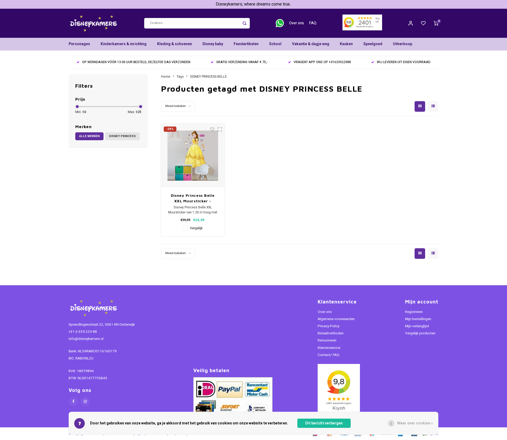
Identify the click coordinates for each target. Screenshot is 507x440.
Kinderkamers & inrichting (124, 44)
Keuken (346, 44)
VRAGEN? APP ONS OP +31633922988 (322, 62)
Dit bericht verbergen (324, 423)
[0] (436, 23)
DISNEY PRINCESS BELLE (208, 76)
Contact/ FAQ (328, 355)
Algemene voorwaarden (336, 319)
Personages (79, 44)
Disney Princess (122, 136)
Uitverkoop (402, 44)
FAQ (312, 23)
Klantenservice (329, 347)
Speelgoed (372, 44)
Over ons (296, 23)
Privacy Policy (328, 326)
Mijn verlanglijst (417, 326)
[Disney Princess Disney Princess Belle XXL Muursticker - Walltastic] (192, 155)
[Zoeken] (244, 23)
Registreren (414, 312)
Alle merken (89, 136)
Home (165, 76)
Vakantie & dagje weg (310, 44)
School (275, 44)
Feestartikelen (246, 44)
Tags (180, 76)
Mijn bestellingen (418, 319)
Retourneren (327, 340)
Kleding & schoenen (174, 44)
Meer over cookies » (415, 423)
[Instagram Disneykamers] (85, 401)
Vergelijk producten (420, 333)
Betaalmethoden (331, 333)
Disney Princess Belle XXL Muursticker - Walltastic (193, 198)
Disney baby (213, 44)
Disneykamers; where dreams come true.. (254, 4)
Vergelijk (196, 228)
